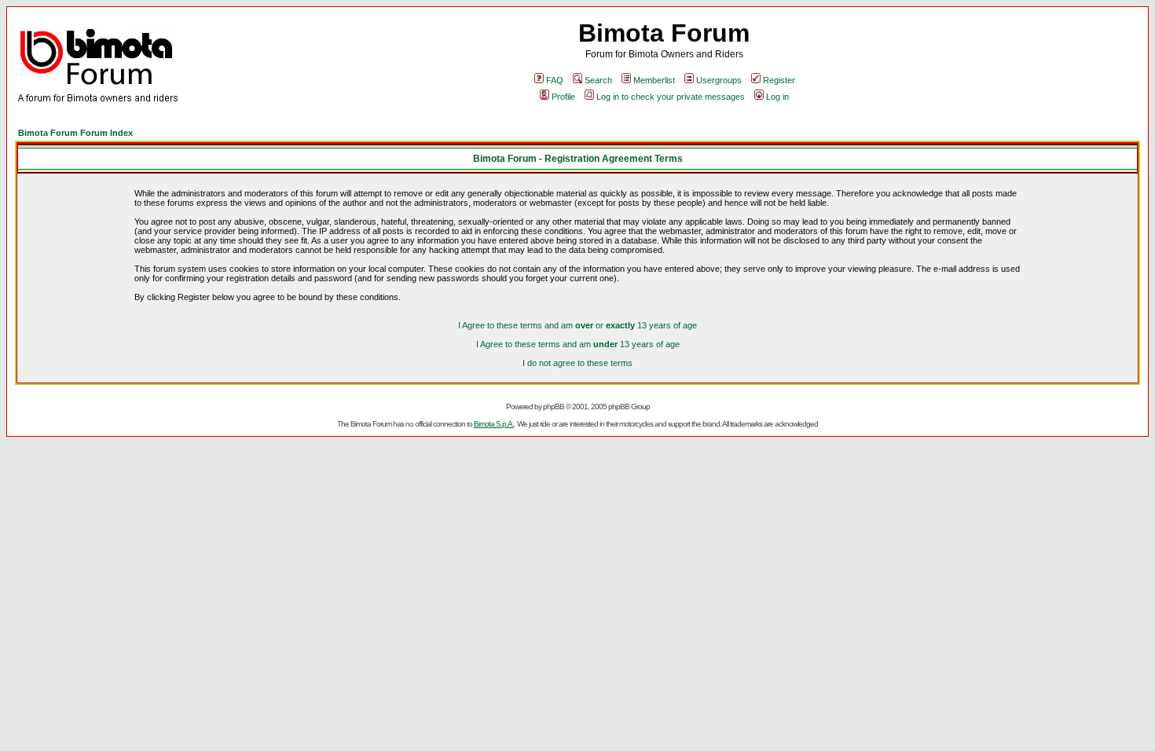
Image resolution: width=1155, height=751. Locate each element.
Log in (777, 96)
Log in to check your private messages (670, 96)
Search (598, 80)
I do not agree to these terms (577, 363)
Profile (563, 96)
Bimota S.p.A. (494, 423)
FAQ (554, 80)
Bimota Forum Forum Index (75, 132)
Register (779, 80)
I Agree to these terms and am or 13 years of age (577, 325)
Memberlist (654, 80)
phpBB (553, 406)
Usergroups (719, 80)
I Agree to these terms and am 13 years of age (578, 344)
